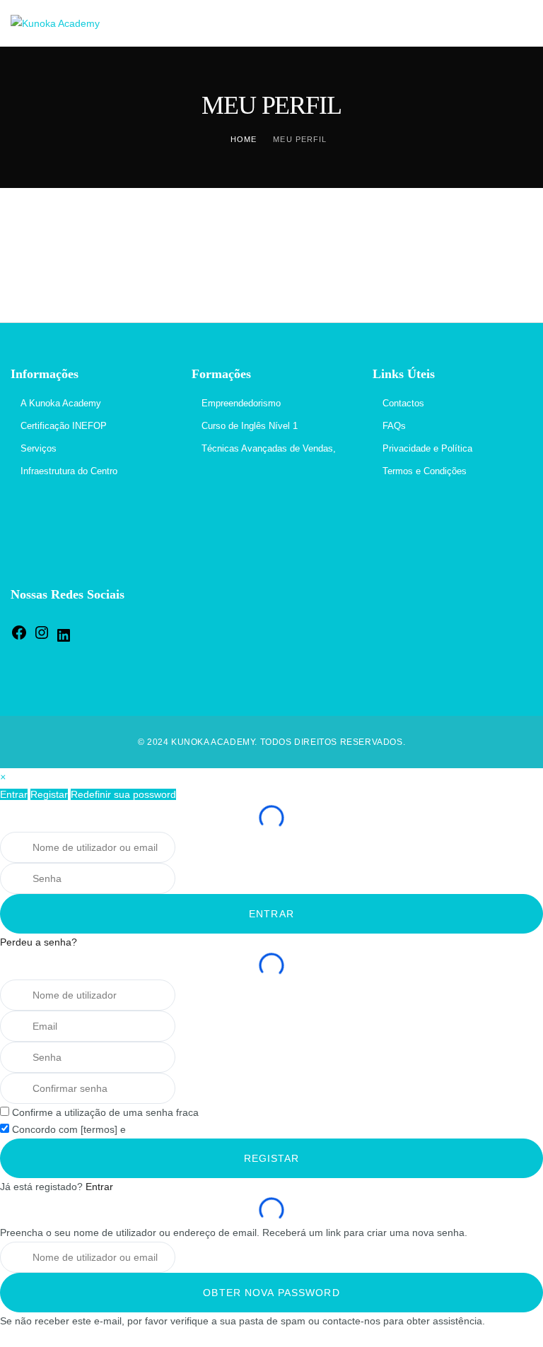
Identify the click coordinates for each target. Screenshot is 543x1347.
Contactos (403, 403)
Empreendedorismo (241, 403)
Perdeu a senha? (38, 942)
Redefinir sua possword (123, 794)
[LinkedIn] (63, 640)
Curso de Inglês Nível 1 (250, 425)
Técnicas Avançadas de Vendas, (269, 448)
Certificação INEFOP (64, 425)
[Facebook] (19, 638)
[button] (3, 776)
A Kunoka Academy (61, 403)
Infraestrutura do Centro (69, 471)
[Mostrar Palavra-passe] (193, 879)
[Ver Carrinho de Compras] (488, 23)
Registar (49, 794)
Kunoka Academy (213, 742)
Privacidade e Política (427, 448)
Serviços (39, 448)
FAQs (394, 425)
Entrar (14, 794)
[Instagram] (41, 638)
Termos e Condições (425, 471)
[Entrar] (517, 23)
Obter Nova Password (271, 1292)
